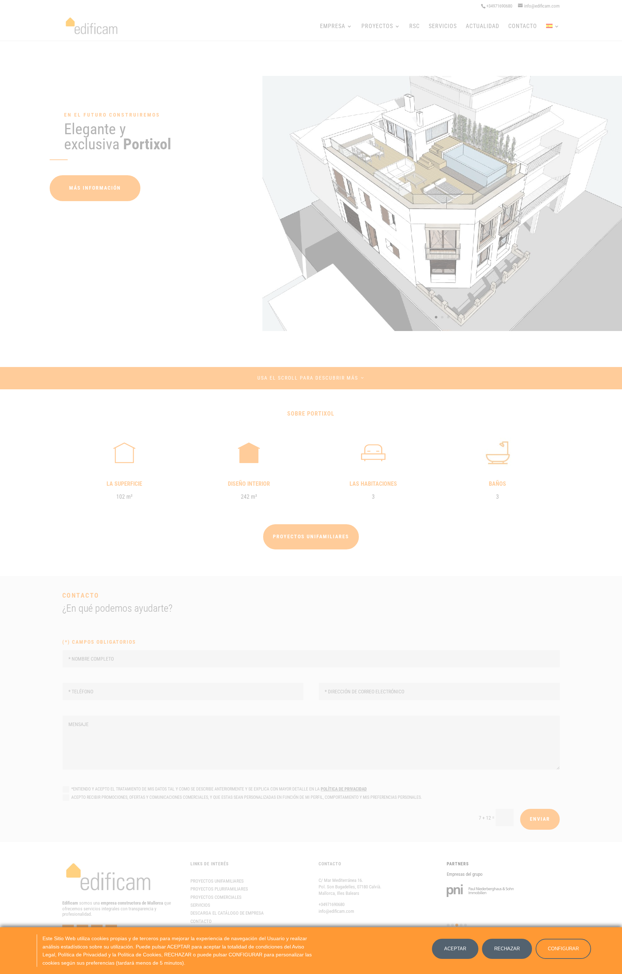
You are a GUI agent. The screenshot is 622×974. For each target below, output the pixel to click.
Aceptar (455, 948)
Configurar (563, 948)
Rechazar (507, 948)
